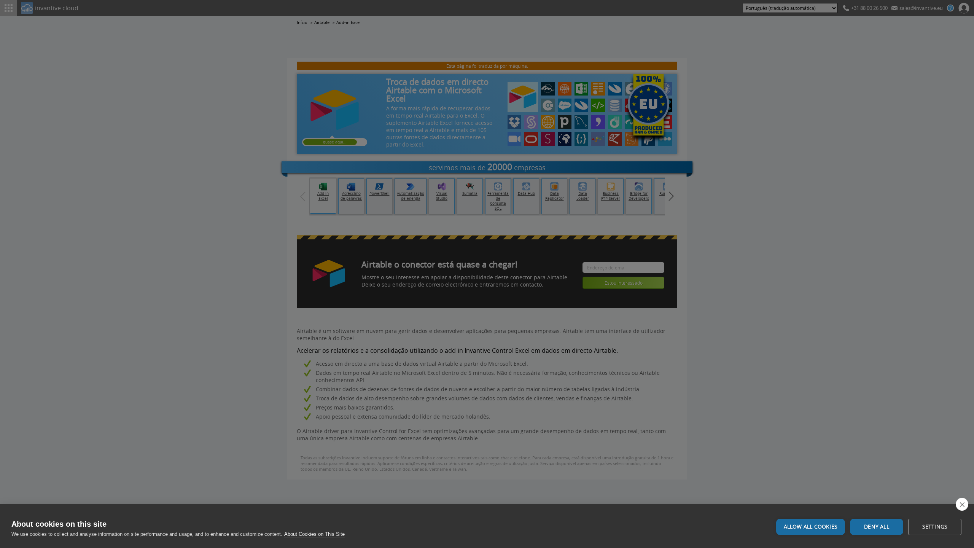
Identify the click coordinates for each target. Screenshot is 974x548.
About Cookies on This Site (314, 534)
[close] (962, 504)
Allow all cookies (810, 526)
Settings (935, 526)
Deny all (876, 526)
